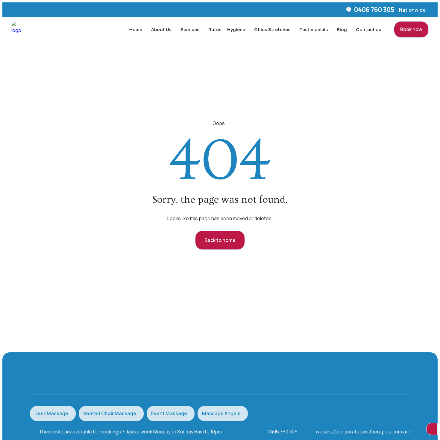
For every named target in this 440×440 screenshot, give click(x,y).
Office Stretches (272, 29)
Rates (214, 29)
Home (135, 29)
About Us (161, 29)
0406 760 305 (374, 9)
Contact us (368, 29)
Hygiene (236, 29)
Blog (342, 29)
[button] (412, 9)
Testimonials (313, 29)
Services (189, 29)
